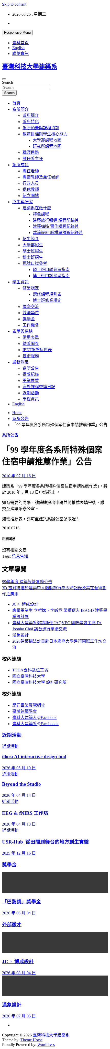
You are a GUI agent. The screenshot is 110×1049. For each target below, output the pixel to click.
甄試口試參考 (35, 263)
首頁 (16, 103)
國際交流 (31, 306)
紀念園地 (31, 195)
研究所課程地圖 (47, 146)
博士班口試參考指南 (51, 276)
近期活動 (31, 393)
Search (7, 82)
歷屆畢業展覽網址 (28, 705)
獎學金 (29, 319)
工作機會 (31, 325)
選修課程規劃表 (47, 294)
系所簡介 (20, 109)
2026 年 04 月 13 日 (19, 824)
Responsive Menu (17, 32)
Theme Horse (31, 1040)
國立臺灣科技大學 (28, 676)
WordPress (46, 1044)
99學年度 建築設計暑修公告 (27, 581)
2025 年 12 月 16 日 (19, 853)
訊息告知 (20, 556)
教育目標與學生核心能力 (45, 134)
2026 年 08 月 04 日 (19, 973)
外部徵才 (11, 924)
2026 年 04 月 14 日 (19, 795)
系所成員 (20, 165)
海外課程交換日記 (39, 387)
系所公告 (31, 368)
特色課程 (41, 214)
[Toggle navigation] (4, 79)
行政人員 (31, 183)
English (18, 47)
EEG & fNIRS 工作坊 (25, 813)
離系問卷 (31, 343)
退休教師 (31, 189)
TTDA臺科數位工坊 (30, 670)
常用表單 (31, 337)
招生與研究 (22, 202)
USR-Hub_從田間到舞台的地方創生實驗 (45, 842)
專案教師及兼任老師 (41, 177)
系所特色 (31, 121)
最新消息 (20, 362)
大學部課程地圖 (47, 140)
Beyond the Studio (21, 784)
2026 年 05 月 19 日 (19, 768)
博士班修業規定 (47, 300)
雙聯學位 (31, 313)
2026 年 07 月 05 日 (19, 1016)
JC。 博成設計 (25, 604)
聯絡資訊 (20, 53)
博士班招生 (33, 257)
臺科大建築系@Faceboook (35, 724)
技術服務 (31, 356)
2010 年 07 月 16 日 (19, 476)
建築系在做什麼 (37, 208)
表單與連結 (22, 331)
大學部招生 (33, 245)
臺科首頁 (20, 43)
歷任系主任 (33, 158)
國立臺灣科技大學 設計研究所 (39, 682)
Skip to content (14, 4)
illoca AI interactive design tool (34, 756)
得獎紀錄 (31, 374)
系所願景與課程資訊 (41, 128)
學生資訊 (20, 282)
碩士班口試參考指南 (51, 269)
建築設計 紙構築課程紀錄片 (58, 232)
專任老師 (31, 171)
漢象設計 (20, 635)
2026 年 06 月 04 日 (19, 913)
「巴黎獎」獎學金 (21, 901)
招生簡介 (31, 239)
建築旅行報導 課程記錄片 (56, 220)
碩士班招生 (33, 251)
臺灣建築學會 (24, 711)
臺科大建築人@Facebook (34, 717)
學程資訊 (31, 399)
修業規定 (31, 288)
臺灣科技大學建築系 (29, 66)
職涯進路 (31, 152)
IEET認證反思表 (37, 350)
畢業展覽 (31, 380)
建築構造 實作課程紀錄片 (56, 226)
